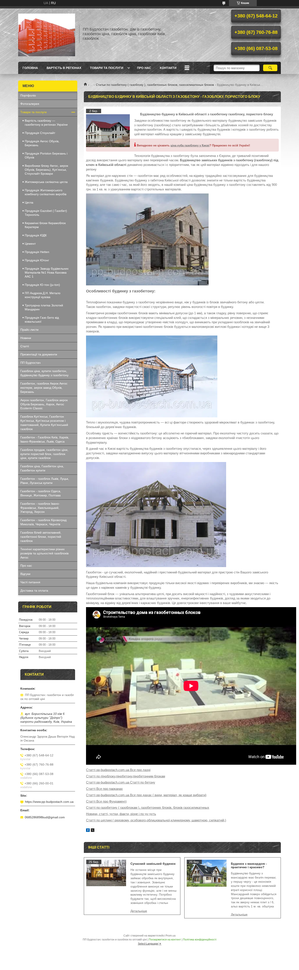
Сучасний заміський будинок (153, 863)
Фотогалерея (29, 103)
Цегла (29, 202)
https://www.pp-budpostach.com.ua (49, 801)
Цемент (30, 243)
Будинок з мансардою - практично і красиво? (249, 865)
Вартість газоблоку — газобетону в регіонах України (46, 122)
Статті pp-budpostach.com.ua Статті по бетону (120, 782)
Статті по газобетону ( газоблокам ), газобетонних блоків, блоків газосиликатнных (147, 807)
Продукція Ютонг (37, 260)
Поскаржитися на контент (165, 939)
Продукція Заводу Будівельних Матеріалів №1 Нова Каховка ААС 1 (47, 272)
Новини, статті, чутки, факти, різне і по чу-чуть (121, 814)
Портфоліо (28, 95)
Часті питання (30, 582)
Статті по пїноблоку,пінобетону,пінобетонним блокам (125, 776)
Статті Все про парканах (104, 789)
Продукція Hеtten (37, 252)
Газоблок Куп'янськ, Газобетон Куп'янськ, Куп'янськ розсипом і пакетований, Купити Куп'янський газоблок (44, 423)
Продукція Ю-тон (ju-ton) (42, 284)
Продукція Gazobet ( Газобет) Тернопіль (46, 212)
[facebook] (88, 831)
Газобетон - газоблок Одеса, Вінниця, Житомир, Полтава (40, 493)
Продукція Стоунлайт (40, 133)
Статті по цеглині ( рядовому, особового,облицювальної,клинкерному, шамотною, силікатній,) (156, 820)
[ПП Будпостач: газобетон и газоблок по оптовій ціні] (46, 34)
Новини (25, 338)
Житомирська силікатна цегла (46, 182)
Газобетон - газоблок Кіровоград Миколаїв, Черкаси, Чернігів (43, 522)
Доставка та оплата (34, 590)
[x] (92, 831)
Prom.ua (170, 935)
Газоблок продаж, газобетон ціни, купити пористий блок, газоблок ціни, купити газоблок (44, 454)
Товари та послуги (106, 68)
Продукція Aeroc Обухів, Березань (42, 143)
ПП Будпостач (30, 362)
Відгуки (25, 574)
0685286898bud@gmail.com (45, 817)
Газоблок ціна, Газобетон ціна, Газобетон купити (42, 468)
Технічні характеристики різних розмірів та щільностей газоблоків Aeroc (44, 553)
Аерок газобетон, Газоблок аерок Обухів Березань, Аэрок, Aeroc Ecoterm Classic (44, 404)
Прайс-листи (29, 329)
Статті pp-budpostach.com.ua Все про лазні (118, 770)
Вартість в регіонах (64, 68)
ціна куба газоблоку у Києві (190, 145)
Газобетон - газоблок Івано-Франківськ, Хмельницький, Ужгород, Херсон (40, 508)
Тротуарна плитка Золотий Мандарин (44, 307)
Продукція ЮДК (36, 235)
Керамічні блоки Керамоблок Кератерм (45, 225)
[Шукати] (270, 68)
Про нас (144, 68)
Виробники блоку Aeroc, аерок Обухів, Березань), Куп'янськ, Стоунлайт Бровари (46, 169)
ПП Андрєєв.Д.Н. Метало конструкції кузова (42, 295)
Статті (24, 346)
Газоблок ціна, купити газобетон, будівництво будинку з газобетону (44, 373)
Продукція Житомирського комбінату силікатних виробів (45, 192)
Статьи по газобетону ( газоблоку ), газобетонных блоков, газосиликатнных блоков (155, 84)
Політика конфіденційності (199, 939)
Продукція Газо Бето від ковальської (42, 319)
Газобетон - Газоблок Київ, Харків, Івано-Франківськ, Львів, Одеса (44, 439)
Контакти (168, 68)
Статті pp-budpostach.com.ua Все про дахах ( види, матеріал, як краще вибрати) (146, 795)
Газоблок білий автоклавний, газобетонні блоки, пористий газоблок (40, 537)
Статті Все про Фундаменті (106, 801)
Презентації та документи (38, 354)
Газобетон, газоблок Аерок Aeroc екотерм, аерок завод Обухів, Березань (43, 388)
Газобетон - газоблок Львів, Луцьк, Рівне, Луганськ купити (44, 481)
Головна (30, 68)
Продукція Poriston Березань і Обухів (46, 155)
